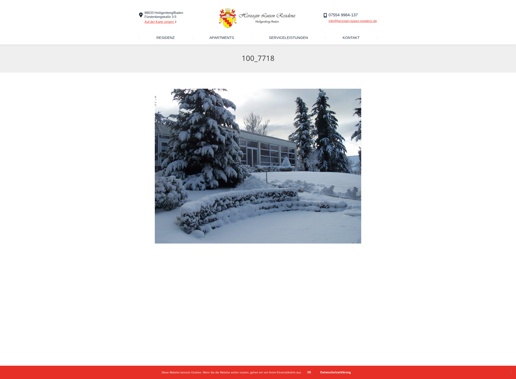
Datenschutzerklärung (335, 372)
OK (309, 372)
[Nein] (511, 372)
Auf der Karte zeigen (160, 22)
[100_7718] (258, 166)
